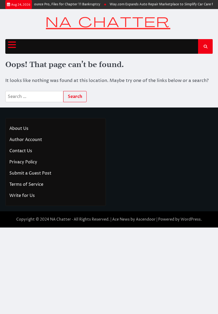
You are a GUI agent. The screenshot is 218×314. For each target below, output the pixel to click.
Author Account (25, 140)
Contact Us (20, 151)
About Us (18, 128)
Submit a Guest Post (30, 173)
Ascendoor (146, 219)
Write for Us (22, 196)
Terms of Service (26, 184)
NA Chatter (60, 219)
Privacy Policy (23, 162)
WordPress (191, 219)
